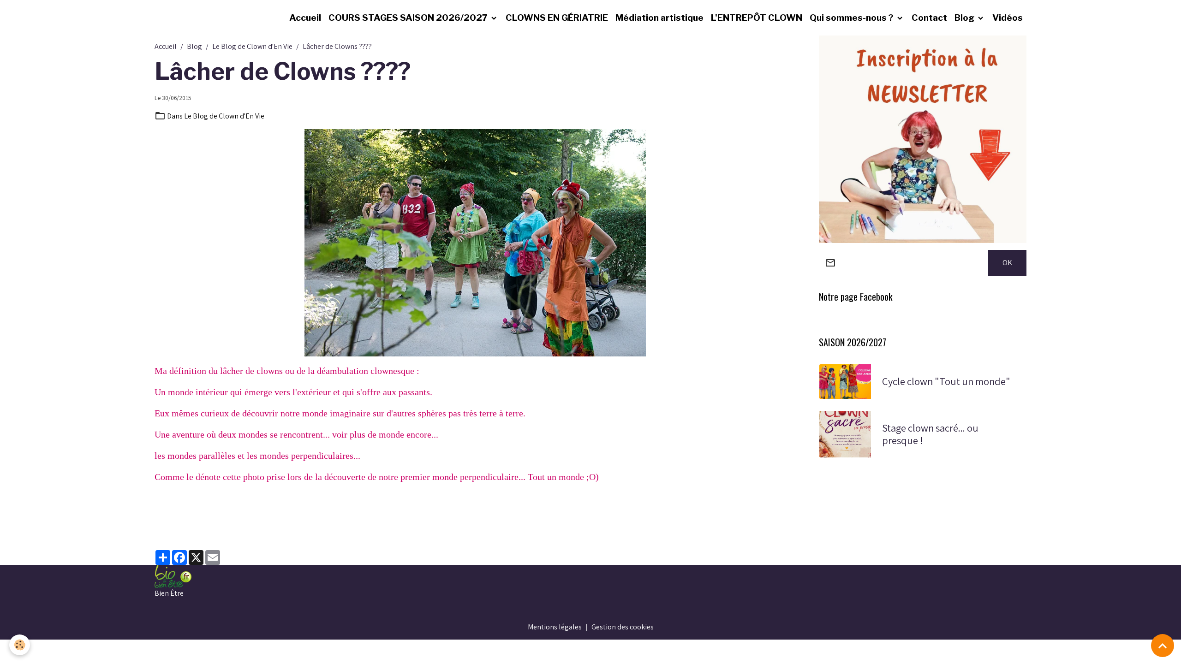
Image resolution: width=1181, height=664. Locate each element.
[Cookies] (19, 644)
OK (1007, 262)
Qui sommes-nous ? (852, 17)
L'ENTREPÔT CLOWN (756, 17)
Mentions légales (555, 627)
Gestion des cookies (622, 627)
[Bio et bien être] (173, 576)
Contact (929, 17)
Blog (965, 17)
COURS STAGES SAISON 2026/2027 (408, 17)
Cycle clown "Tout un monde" (946, 381)
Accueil (305, 17)
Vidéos (1007, 17)
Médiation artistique (659, 17)
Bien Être (169, 593)
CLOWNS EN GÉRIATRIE (557, 17)
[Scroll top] (1162, 645)
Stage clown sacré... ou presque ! (930, 434)
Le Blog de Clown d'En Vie (252, 46)
